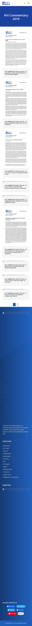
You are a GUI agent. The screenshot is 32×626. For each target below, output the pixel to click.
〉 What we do (6, 446)
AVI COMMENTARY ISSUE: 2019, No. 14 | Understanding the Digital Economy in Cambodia (16, 123)
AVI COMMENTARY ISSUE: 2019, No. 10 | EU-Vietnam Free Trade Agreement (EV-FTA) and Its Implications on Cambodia (16, 252)
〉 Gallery (5, 467)
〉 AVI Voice (5, 459)
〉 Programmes (7, 453)
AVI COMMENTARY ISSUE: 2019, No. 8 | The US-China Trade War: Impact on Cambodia (15, 280)
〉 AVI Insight (6, 464)
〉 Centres (5, 451)
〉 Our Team (6, 448)
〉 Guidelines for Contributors (11, 477)
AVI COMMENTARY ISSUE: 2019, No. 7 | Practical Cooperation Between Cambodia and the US (15, 294)
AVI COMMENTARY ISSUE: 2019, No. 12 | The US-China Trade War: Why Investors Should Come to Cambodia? (16, 187)
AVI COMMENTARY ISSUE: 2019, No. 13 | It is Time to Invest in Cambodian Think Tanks (16, 172)
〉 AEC (4, 461)
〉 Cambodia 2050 (7, 469)
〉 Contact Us (6, 472)
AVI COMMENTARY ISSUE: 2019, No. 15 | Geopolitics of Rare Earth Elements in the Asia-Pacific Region (16, 73)
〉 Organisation (7, 456)
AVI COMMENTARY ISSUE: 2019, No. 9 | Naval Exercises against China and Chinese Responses (15, 266)
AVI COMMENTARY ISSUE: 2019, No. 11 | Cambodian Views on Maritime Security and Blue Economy (16, 201)
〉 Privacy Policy (7, 474)
